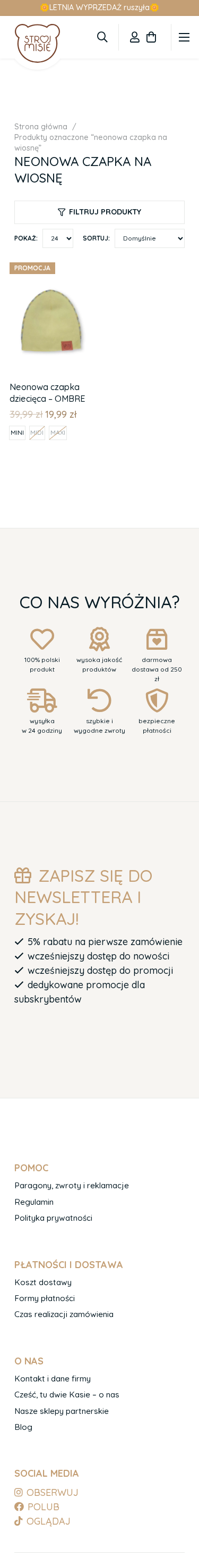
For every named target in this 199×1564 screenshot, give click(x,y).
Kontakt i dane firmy (52, 1378)
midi (37, 432)
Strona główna (40, 126)
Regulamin (34, 1202)
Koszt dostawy (43, 1282)
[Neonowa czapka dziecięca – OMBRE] (52, 265)
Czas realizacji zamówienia (64, 1314)
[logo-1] (37, 43)
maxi (57, 432)
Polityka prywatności (53, 1218)
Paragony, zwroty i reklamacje (71, 1185)
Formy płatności (44, 1298)
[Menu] (184, 37)
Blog (23, 1427)
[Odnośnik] (135, 37)
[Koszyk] (151, 37)
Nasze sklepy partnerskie (61, 1411)
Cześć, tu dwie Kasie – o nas (66, 1394)
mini (17, 432)
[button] (102, 37)
